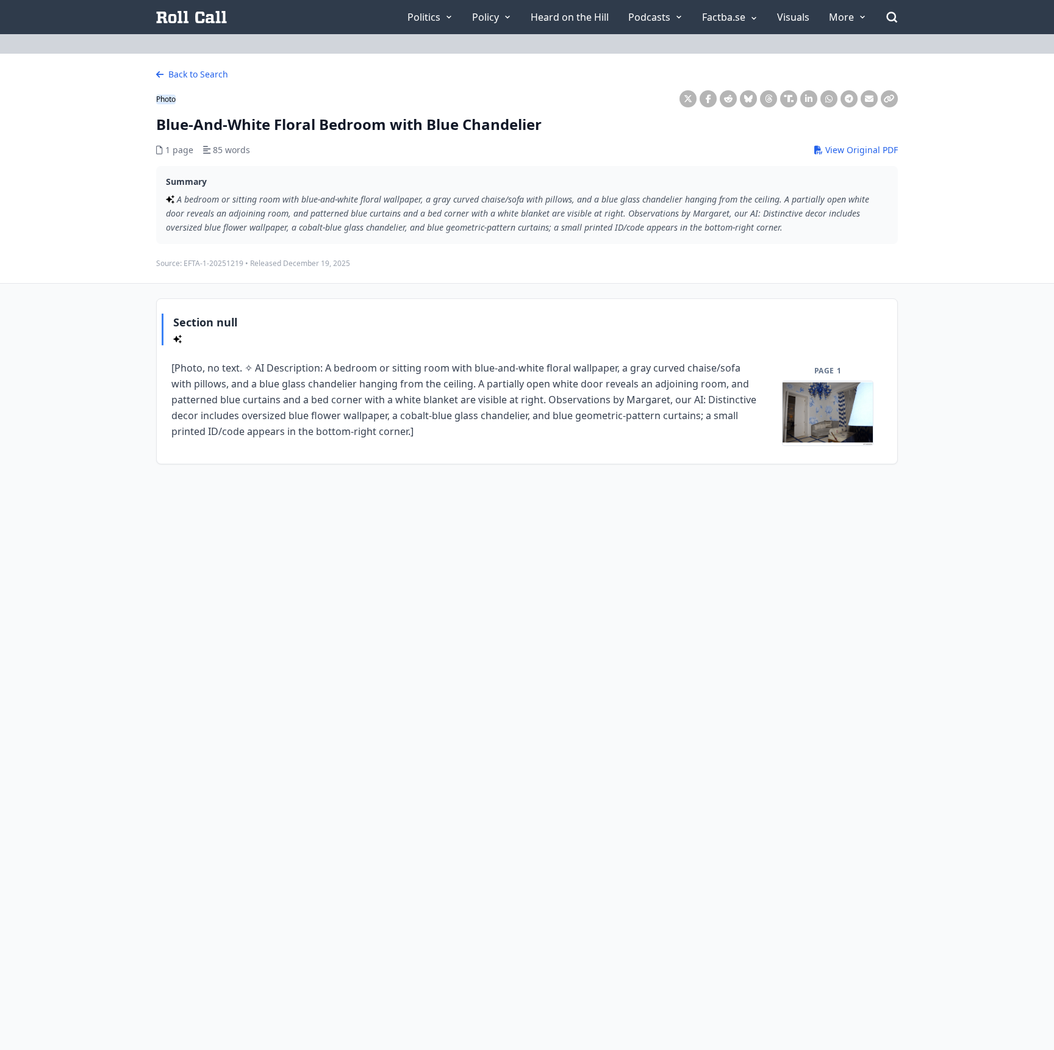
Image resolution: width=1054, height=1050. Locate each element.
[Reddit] (728, 98)
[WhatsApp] (828, 98)
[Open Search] (892, 17)
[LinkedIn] (808, 98)
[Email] (869, 98)
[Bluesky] (748, 98)
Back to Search (197, 74)
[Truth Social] (788, 98)
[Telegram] (849, 98)
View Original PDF (860, 150)
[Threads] (768, 98)
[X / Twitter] (688, 98)
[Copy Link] (889, 98)
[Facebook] (708, 98)
